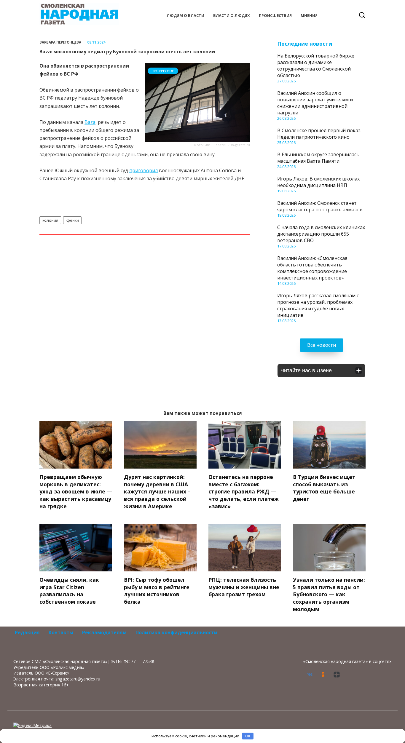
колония (50, 220)
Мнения (309, 15)
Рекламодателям (104, 632)
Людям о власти (185, 15)
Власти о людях (231, 15)
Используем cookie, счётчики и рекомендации (195, 736)
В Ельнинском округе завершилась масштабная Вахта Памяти (318, 157)
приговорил (143, 170)
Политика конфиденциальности (176, 632)
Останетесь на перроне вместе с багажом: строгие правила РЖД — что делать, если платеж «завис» (243, 491)
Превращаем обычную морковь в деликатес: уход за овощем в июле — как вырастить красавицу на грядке (75, 491)
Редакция (27, 632)
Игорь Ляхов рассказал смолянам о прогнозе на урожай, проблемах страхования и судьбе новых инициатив (318, 305)
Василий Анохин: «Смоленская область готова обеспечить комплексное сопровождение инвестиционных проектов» (312, 268)
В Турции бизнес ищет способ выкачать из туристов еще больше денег (324, 487)
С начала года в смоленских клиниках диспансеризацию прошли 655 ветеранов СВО (321, 234)
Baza (89, 122)
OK (248, 736)
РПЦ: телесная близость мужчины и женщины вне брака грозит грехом (243, 587)
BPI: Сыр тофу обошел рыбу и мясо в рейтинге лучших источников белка (156, 590)
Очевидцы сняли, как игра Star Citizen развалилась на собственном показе (69, 590)
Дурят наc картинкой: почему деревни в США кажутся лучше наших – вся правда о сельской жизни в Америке (157, 491)
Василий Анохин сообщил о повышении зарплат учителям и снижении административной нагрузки (315, 103)
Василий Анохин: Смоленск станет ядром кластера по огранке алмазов (320, 206)
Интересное (163, 70)
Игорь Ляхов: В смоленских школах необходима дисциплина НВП (318, 181)
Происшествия (275, 15)
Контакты (61, 632)
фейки (72, 220)
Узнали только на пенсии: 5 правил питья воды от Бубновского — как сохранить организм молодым (329, 594)
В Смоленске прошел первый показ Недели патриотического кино (319, 133)
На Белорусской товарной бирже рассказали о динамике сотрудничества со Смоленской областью (315, 65)
